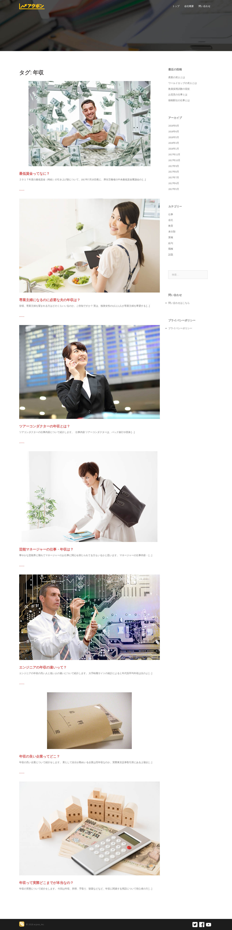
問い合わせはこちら (179, 302)
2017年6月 (173, 183)
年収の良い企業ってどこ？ (39, 756)
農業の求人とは (176, 77)
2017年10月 (174, 160)
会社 (170, 220)
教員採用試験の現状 (179, 88)
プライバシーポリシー (180, 328)
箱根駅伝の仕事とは (179, 100)
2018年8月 (173, 125)
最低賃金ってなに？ (34, 173)
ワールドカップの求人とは (182, 83)
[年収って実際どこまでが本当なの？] (89, 828)
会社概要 (189, 6)
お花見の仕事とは (177, 94)
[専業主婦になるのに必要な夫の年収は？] (89, 245)
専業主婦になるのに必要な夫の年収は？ (49, 300)
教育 (170, 225)
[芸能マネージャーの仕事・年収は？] (89, 496)
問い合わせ (204, 6)
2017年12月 (174, 154)
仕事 (170, 214)
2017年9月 (173, 166)
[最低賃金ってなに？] (89, 123)
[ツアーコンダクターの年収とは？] (89, 371)
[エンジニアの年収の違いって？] (89, 616)
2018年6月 (173, 131)
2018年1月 (173, 148)
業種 (170, 237)
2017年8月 (173, 171)
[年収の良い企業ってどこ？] (89, 720)
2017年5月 (173, 189)
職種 (170, 248)
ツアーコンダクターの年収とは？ (44, 426)
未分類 (171, 231)
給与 (170, 243)
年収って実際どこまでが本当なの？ (46, 883)
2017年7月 (173, 177)
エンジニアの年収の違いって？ (43, 667)
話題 (170, 254)
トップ (176, 6)
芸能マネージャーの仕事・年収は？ (46, 549)
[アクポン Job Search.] (32, 5)
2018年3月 (173, 142)
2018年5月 (173, 137)
